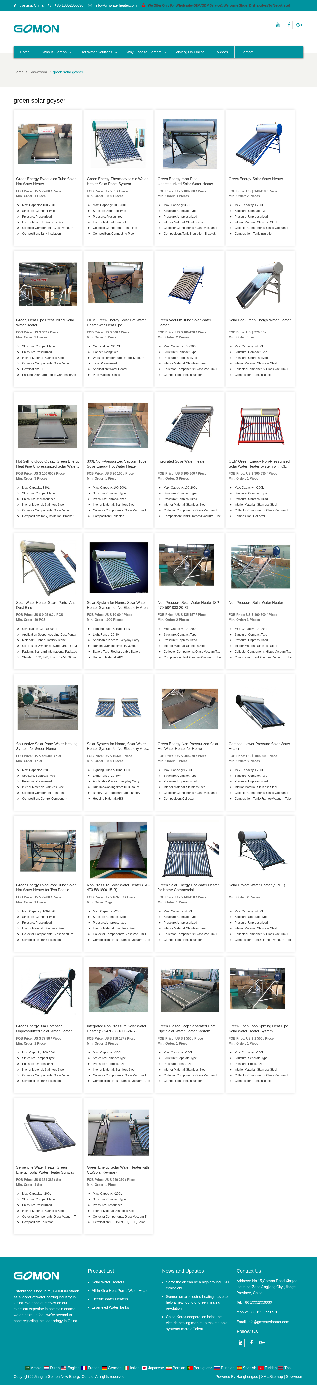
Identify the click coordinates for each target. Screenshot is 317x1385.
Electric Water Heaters (110, 1299)
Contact (247, 52)
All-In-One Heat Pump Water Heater (121, 1290)
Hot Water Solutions (96, 52)
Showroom (294, 1376)
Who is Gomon (54, 52)
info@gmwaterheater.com (268, 1322)
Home (25, 52)
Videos (222, 52)
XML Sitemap (272, 1376)
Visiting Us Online (190, 52)
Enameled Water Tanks (110, 1307)
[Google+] (299, 25)
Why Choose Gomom (144, 52)
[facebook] (289, 25)
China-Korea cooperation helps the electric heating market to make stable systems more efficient (196, 1323)
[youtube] (278, 25)
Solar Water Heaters (108, 1282)
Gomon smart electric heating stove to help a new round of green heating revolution (197, 1302)
